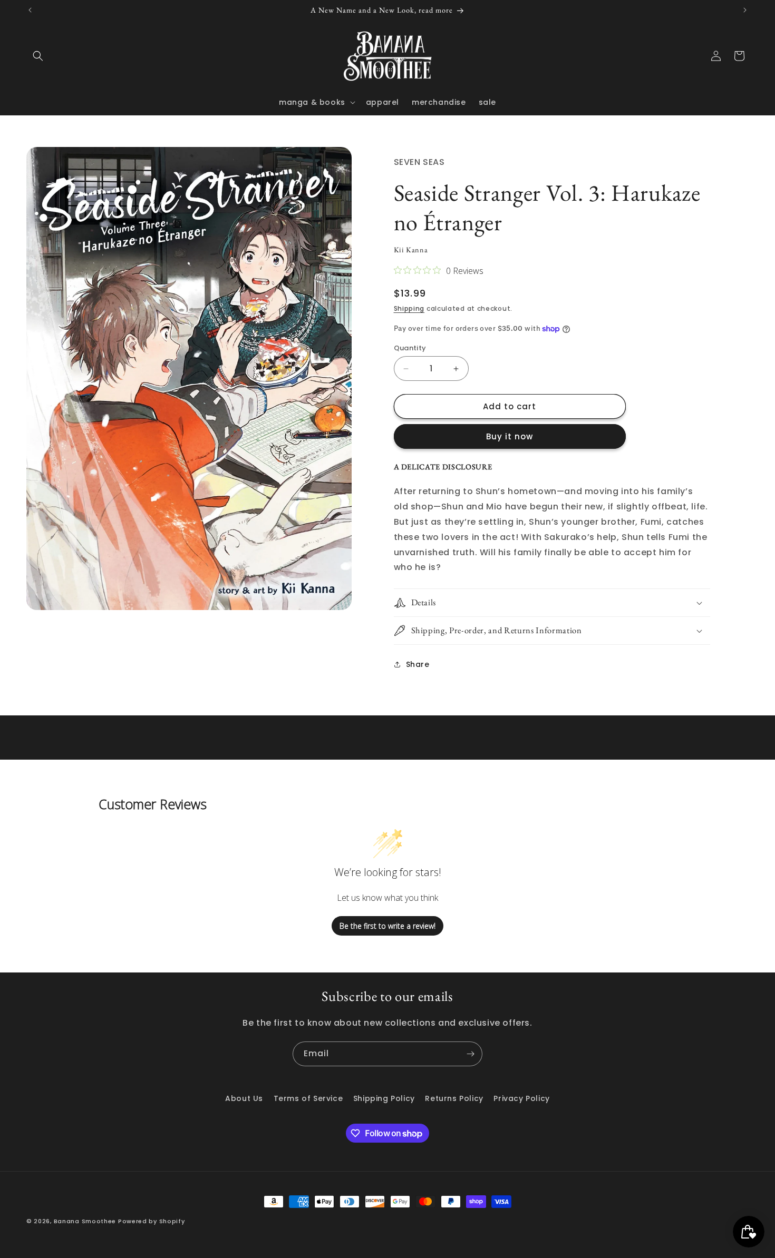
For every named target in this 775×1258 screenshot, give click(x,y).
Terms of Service (308, 1098)
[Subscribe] (470, 1053)
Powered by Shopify (151, 1221)
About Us (244, 1098)
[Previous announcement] (30, 10)
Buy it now (509, 436)
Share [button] (418, 664)
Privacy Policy (521, 1098)
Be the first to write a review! (387, 926)
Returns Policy (454, 1098)
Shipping (409, 308)
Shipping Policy (384, 1098)
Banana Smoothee (85, 1221)
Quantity (410, 348)
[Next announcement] (745, 10)
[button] (38, 55)
